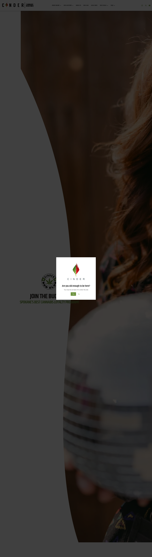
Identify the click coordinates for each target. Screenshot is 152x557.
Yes (73, 294)
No (79, 294)
